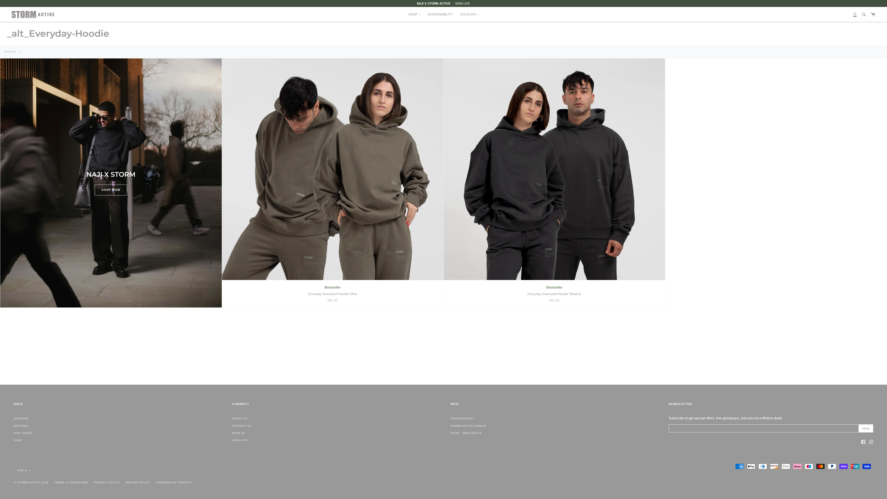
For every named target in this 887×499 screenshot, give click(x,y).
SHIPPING (21, 418)
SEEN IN (238, 433)
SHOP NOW (110, 190)
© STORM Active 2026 (31, 482)
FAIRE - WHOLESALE (466, 433)
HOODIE (10, 51)
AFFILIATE (240, 440)
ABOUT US (240, 418)
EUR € (22, 470)
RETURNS (21, 426)
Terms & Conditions (71, 482)
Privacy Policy (107, 482)
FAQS (18, 440)
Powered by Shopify (174, 482)
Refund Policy (138, 482)
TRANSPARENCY (462, 418)
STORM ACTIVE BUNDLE (468, 426)
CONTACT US (242, 426)
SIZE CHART (23, 433)
